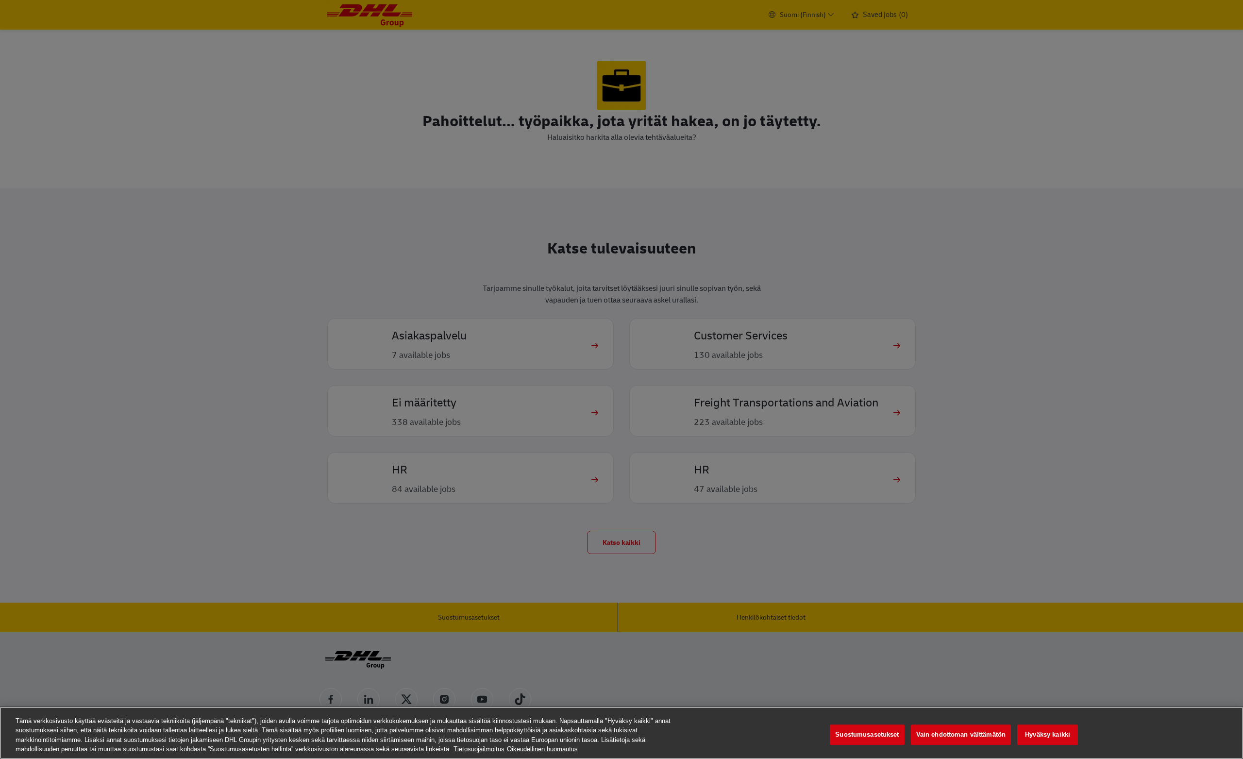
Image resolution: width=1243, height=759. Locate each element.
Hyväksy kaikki (1047, 734)
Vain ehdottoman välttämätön (961, 734)
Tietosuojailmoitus (479, 749)
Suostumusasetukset (867, 734)
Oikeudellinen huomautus (542, 749)
